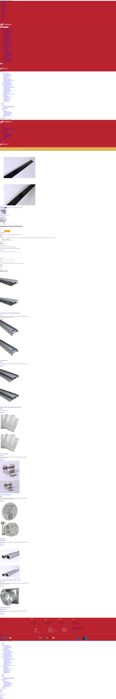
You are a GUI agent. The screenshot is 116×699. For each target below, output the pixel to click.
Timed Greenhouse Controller (8, 44)
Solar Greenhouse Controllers (8, 43)
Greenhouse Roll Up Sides (7, 45)
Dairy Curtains (6, 107)
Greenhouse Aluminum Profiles (8, 31)
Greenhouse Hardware (7, 32)
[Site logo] (6, 26)
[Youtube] (81, 638)
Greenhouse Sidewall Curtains (8, 46)
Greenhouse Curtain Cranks (8, 58)
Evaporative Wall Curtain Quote (8, 112)
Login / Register (4, 688)
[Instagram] (83, 638)
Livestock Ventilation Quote (8, 113)
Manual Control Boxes (7, 42)
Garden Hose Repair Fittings (8, 49)
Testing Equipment (6, 57)
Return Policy (64, 628)
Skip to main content (8, 0)
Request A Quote (6, 111)
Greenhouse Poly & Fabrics (8, 35)
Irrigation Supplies (6, 51)
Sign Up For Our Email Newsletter (77, 627)
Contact (5, 110)
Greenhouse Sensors (6, 77)
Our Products (48, 627)
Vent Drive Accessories (7, 61)
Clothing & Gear (6, 48)
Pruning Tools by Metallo (7, 52)
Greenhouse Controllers (5, 39)
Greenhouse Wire (6, 36)
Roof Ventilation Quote (7, 114)
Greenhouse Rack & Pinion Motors (9, 60)
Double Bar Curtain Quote (7, 682)
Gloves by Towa (6, 50)
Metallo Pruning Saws (8, 54)
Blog (35, 629)
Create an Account (2, 695)
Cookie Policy (64, 631)
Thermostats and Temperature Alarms (9, 38)
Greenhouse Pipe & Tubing (7, 34)
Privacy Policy (64, 630)
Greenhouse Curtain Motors (8, 59)
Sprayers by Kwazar (6, 56)
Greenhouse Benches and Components (9, 87)
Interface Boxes (6, 41)
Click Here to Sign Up (75, 630)
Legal (61, 627)
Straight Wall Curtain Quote (8, 115)
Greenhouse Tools (4, 47)
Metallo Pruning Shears (8, 55)
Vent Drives (50, 628)
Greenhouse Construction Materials (7, 29)
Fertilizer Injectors (6, 96)
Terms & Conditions (65, 629)
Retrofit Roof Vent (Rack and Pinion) (9, 678)
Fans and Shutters (6, 30)
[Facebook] (79, 638)
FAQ (35, 631)
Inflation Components (7, 37)
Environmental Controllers (7, 74)
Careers (36, 630)
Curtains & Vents (50, 629)
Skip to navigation (2, 0)
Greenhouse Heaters (6, 33)
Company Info (35, 627)
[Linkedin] (86, 638)
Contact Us (36, 628)
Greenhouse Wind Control (7, 91)
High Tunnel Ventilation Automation (9, 106)
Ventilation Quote (6, 686)
